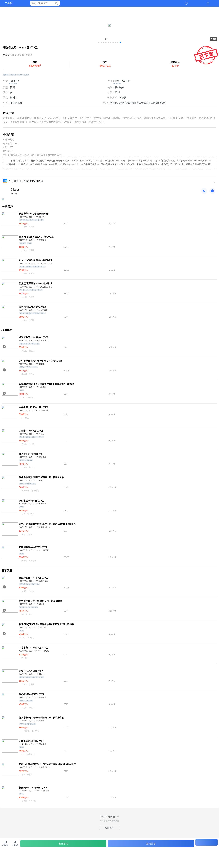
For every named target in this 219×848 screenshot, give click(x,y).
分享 (186, 3)
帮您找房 (109, 827)
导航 (208, 3)
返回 (11, 3)
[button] (98, 42)
